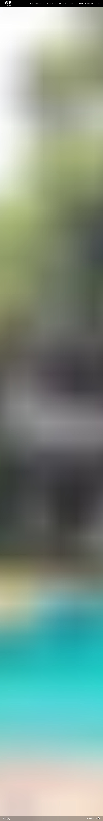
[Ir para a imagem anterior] (4, 818)
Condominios (79, 3)
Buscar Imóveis (39, 3)
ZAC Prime (58, 3)
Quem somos (49, 3)
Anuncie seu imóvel (68, 3)
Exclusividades (89, 3)
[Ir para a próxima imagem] (8, 818)
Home (31, 3)
